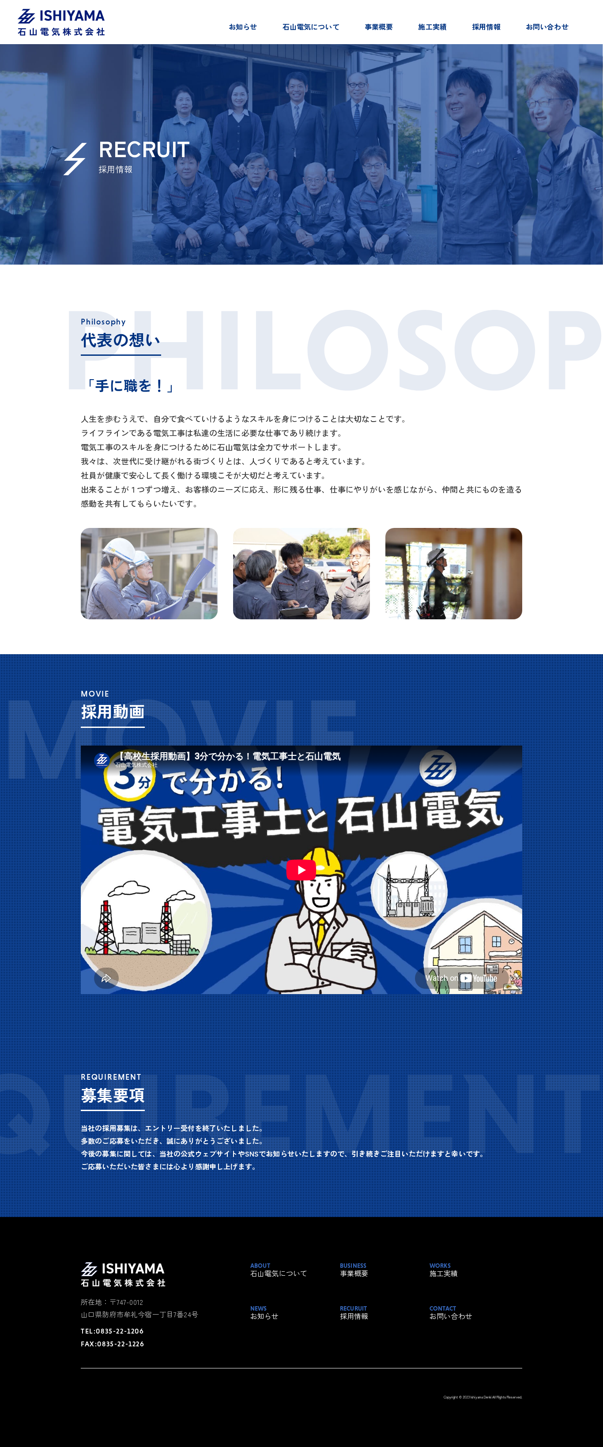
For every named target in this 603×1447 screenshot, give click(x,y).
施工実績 (432, 26)
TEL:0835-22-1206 (112, 1331)
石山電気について (311, 26)
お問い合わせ (547, 26)
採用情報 (486, 26)
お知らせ (243, 26)
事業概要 (379, 26)
